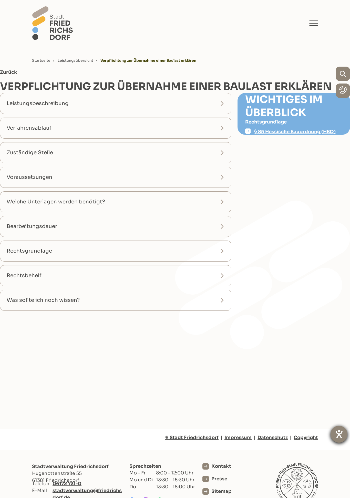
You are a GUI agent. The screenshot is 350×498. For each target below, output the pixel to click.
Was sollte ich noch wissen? (43, 300)
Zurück (8, 72)
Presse (219, 479)
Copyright (306, 437)
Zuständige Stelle (30, 152)
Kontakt (221, 466)
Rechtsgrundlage (29, 251)
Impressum (238, 437)
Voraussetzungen (29, 177)
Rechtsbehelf (24, 275)
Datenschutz (273, 437)
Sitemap (221, 491)
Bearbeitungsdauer (32, 226)
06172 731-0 (67, 483)
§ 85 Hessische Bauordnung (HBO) (295, 131)
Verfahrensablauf (29, 128)
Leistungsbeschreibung (38, 103)
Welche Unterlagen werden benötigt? (56, 202)
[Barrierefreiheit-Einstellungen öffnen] (339, 434)
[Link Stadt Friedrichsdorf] (52, 23)
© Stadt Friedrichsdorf (192, 437)
